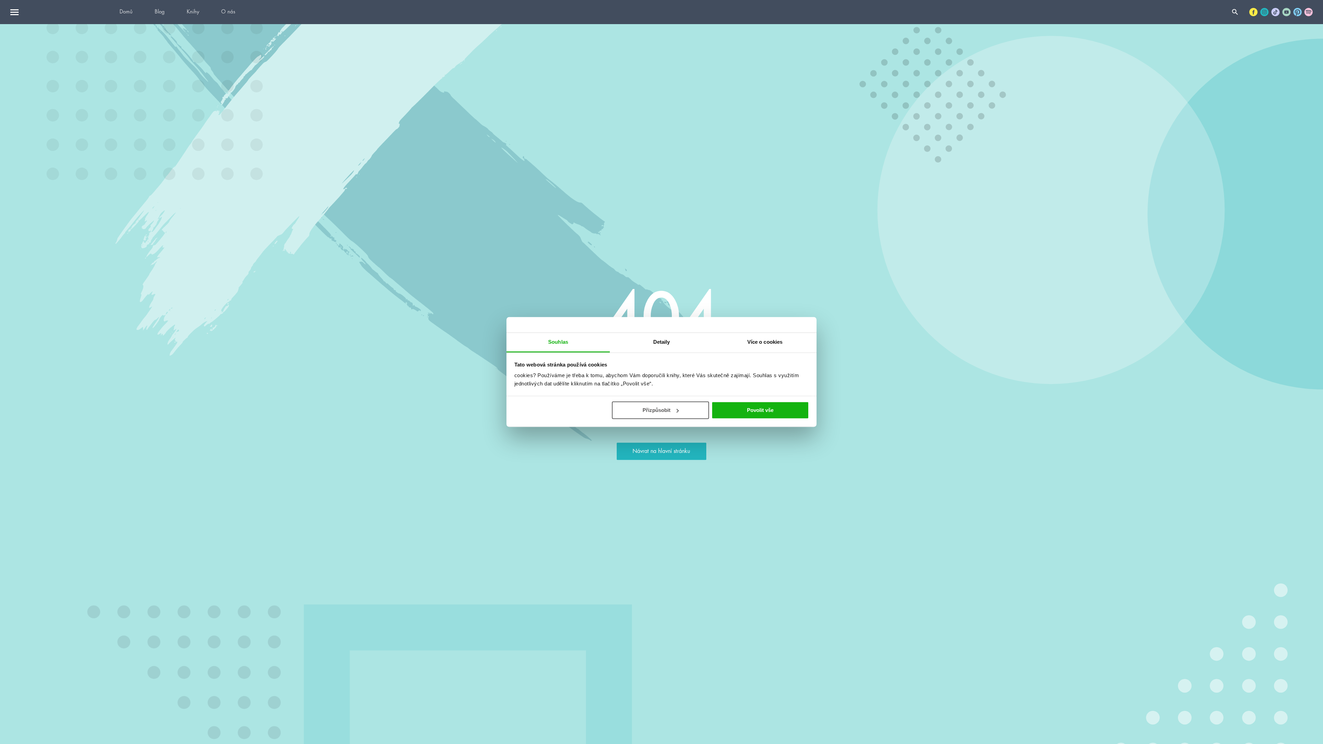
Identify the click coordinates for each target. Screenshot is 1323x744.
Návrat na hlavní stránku (661, 451)
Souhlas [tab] (558, 342)
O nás (228, 11)
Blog (160, 11)
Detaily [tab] (661, 342)
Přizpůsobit (656, 410)
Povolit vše (760, 410)
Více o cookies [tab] (764, 342)
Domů (126, 11)
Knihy (193, 11)
